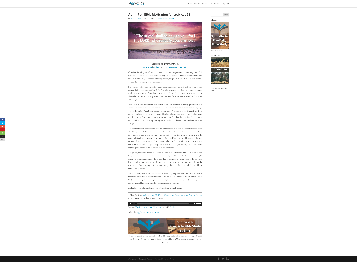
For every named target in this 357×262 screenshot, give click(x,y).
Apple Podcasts (143, 212)
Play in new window (143, 207)
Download (157, 207)
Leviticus (171, 18)
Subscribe (197, 4)
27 (163, 67)
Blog (223, 4)
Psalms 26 (157, 67)
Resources (217, 4)
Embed (173, 207)
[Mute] (195, 204)
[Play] (131, 204)
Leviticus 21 (147, 67)
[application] (165, 204)
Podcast (204, 4)
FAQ (210, 4)
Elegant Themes (146, 259)
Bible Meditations (160, 18)
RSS (151, 212)
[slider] (198, 203)
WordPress (169, 259)
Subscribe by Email (216, 50)
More (157, 212)
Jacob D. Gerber (136, 18)
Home (190, 4)
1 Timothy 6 (183, 67)
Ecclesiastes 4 (171, 67)
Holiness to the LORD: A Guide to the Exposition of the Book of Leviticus (172, 195)
